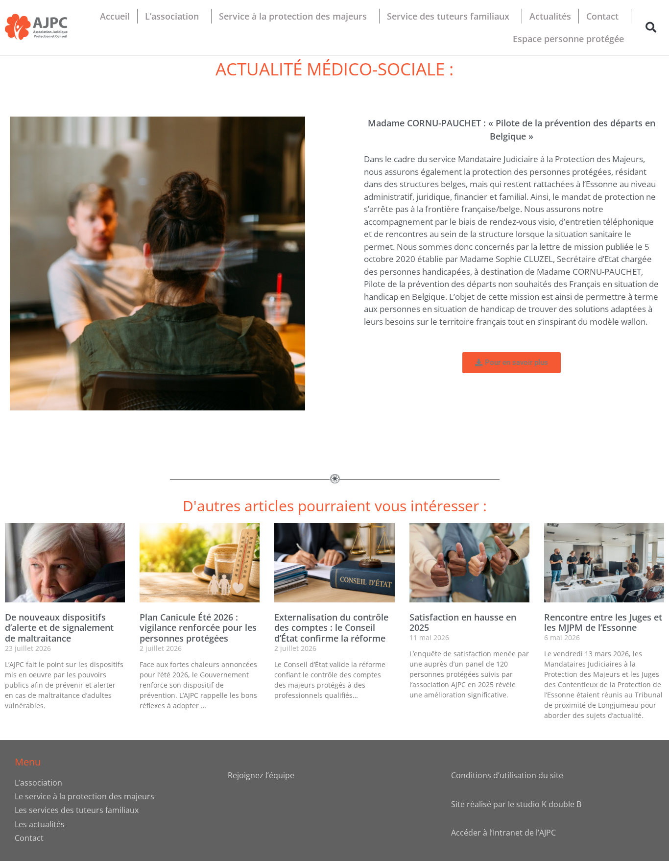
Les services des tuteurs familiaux (77, 810)
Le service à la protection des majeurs (84, 796)
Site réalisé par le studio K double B (516, 804)
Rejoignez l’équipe (261, 775)
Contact (602, 16)
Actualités (550, 16)
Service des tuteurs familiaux (448, 16)
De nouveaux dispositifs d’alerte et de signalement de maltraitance (59, 627)
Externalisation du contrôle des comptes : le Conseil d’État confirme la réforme (331, 627)
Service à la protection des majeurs (293, 16)
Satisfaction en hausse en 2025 (462, 622)
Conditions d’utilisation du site (507, 775)
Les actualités (40, 824)
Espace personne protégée (568, 39)
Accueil (115, 16)
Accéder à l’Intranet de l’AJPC (503, 832)
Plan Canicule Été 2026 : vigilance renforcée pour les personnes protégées (198, 627)
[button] (651, 28)
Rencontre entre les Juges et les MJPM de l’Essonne (603, 622)
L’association (172, 16)
